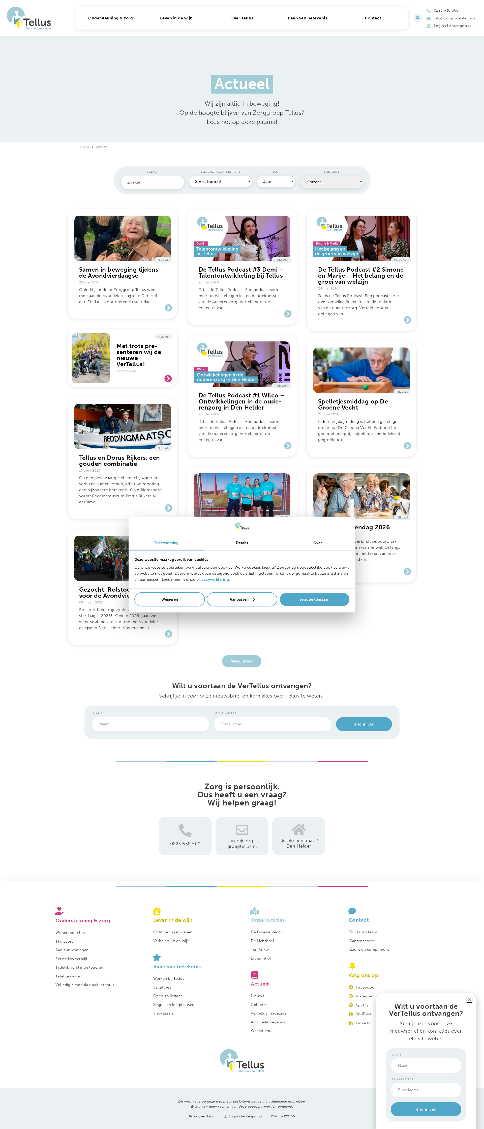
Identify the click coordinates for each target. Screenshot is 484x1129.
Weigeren (169, 599)
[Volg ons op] (389, 966)
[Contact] (389, 911)
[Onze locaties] (291, 911)
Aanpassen (239, 599)
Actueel (260, 984)
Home (85, 147)
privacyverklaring (212, 579)
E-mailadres (225, 713)
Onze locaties (268, 920)
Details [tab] (242, 543)
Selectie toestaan (314, 599)
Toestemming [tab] (166, 543)
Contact (359, 920)
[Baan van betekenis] (193, 957)
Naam (97, 713)
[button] (417, 18)
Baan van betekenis (177, 966)
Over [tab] (317, 543)
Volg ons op (363, 975)
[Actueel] (291, 975)
